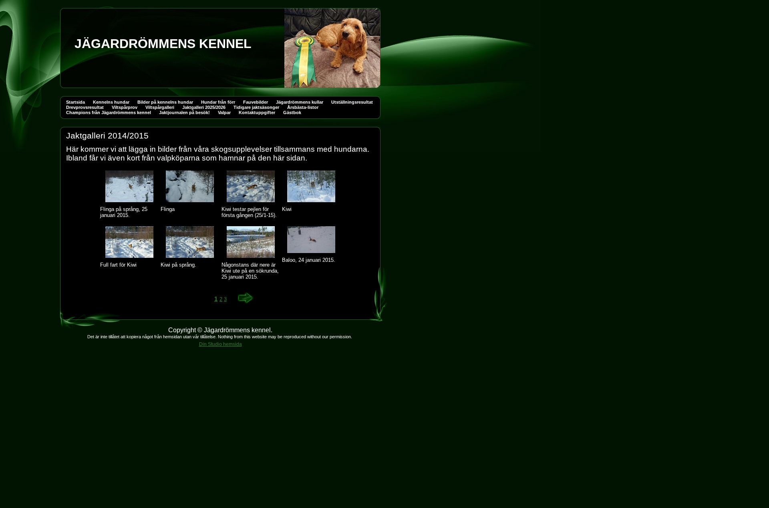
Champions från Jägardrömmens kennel (108, 112)
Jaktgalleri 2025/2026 (203, 107)
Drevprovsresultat (85, 107)
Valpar (224, 112)
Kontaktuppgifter (257, 112)
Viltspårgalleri (159, 107)
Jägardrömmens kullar (299, 102)
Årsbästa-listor (302, 107)
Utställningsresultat (352, 102)
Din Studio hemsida (220, 344)
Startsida (75, 102)
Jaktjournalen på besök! (184, 112)
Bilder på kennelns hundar (165, 102)
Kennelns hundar (111, 102)
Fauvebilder (255, 102)
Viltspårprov (124, 107)
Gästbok (292, 112)
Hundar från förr (218, 102)
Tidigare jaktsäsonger (256, 107)
